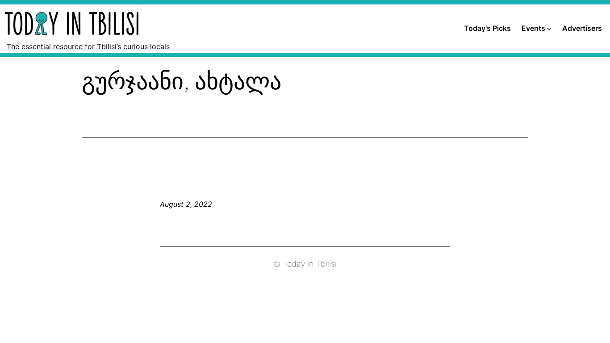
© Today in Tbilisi (305, 263)
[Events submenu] (549, 28)
